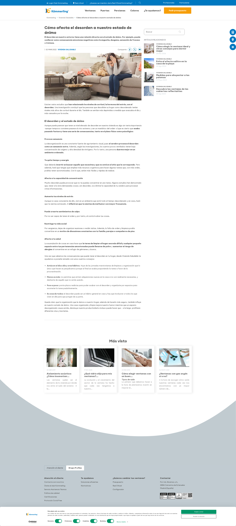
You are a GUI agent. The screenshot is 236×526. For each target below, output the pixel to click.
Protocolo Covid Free (53, 500)
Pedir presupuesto (177, 10)
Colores (134, 10)
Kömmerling (51, 18)
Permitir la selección (199, 516)
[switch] (76, 521)
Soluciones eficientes (89, 482)
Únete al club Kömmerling (54, 486)
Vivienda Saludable (66, 18)
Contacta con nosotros (54, 482)
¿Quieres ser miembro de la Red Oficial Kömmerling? (111, 3)
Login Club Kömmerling (58, 3)
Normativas (86, 486)
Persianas (119, 10)
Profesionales (168, 3)
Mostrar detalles (121, 522)
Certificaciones (50, 497)
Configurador (118, 489)
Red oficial (79, 3)
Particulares (184, 3)
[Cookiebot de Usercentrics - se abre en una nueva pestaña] (32, 522)
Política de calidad (51, 493)
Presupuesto (118, 482)
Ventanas (90, 10)
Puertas (105, 10)
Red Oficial (117, 486)
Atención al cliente (53, 478)
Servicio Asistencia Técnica (55, 489)
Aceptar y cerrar (198, 511)
